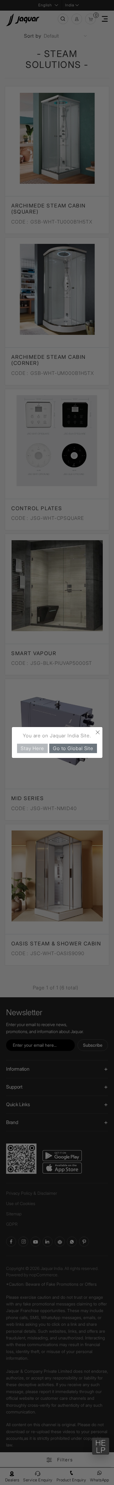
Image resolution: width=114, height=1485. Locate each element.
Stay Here (32, 748)
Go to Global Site (73, 748)
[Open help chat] (100, 1446)
